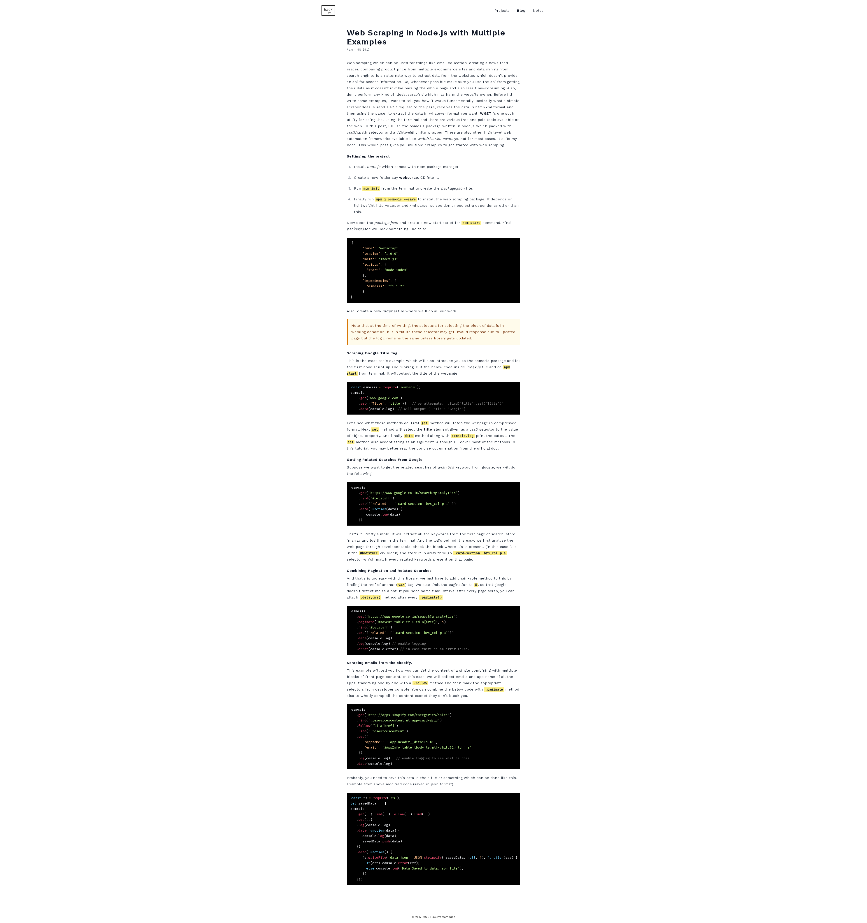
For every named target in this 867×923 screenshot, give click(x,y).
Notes (538, 10)
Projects (502, 10)
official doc (487, 448)
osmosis (417, 126)
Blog (521, 10)
